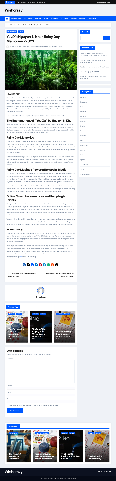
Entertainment (16, 18)
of (21, 257)
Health (46, 18)
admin (13, 46)
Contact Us (92, 18)
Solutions (83, 155)
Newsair (63, 478)
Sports (82, 160)
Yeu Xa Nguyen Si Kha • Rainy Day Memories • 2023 (46, 46)
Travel (82, 169)
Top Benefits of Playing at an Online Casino (39, 331)
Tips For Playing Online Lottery (63, 332)
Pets (81, 140)
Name (9, 386)
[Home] (7, 19)
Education (64, 18)
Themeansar (72, 478)
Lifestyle (83, 135)
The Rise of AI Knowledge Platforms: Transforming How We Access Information (17, 460)
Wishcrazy (14, 10)
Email (9, 392)
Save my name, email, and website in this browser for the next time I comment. (33, 405)
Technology (28, 18)
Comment (10, 358)
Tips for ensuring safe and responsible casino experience (16, 334)
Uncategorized (85, 174)
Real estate (84, 145)
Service (19, 313)
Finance (74, 18)
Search (85, 32)
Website (9, 399)
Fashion (82, 18)
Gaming (38, 18)
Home (82, 131)
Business (54, 18)
